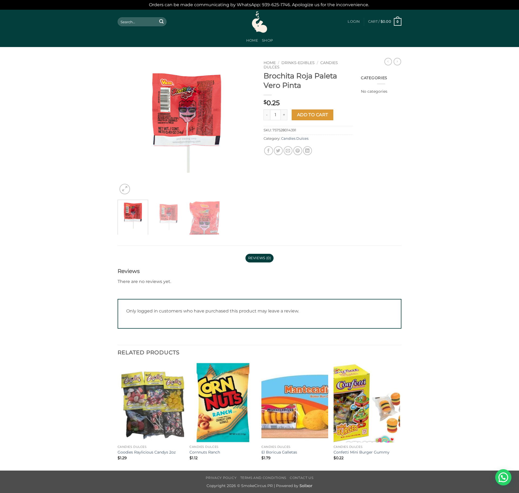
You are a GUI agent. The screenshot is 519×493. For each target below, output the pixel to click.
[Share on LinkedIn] (307, 150)
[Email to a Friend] (288, 150)
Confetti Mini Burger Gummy (362, 452)
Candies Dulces (294, 138)
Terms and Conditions (263, 478)
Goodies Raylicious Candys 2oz (147, 452)
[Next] (246, 127)
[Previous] (127, 127)
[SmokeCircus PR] (259, 22)
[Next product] (388, 61)
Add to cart (312, 114)
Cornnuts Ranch (204, 452)
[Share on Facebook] (268, 150)
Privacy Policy (221, 478)
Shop (267, 40)
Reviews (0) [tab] (259, 258)
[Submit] (161, 21)
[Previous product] (397, 61)
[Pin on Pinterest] (297, 150)
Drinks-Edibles (298, 63)
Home (252, 40)
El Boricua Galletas (279, 452)
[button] (354, 21)
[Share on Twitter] (278, 150)
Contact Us (301, 478)
